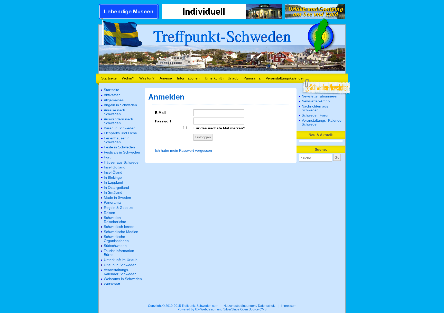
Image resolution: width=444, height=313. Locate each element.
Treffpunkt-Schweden (222, 35)
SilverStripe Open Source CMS (244, 309)
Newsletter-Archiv (316, 101)
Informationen (188, 78)
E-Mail (160, 113)
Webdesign (208, 309)
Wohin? (128, 78)
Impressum (288, 305)
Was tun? (146, 78)
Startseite (109, 78)
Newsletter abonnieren (320, 96)
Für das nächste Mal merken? (219, 128)
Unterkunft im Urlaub (221, 78)
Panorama (252, 78)
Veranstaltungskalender (285, 78)
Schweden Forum (316, 115)
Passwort (163, 121)
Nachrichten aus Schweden (315, 108)
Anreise (166, 78)
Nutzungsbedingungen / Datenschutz (249, 305)
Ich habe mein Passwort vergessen (183, 150)
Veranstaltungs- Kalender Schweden (322, 122)
